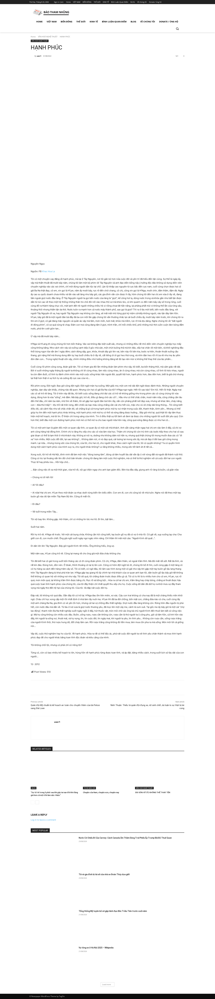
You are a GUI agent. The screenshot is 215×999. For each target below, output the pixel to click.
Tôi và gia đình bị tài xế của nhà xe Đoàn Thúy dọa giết (104, 874)
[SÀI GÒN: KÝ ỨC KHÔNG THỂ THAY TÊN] (159, 772)
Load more (106, 984)
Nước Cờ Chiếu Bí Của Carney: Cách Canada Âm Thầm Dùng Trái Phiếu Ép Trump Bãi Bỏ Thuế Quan (125, 838)
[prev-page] (32, 802)
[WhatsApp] (71, 64)
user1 (39, 56)
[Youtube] (184, 2)
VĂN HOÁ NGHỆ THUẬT (47, 36)
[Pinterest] (65, 64)
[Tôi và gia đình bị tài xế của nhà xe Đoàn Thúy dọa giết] (54, 889)
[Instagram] (171, 2)
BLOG (34, 788)
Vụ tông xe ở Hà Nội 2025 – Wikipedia (96, 947)
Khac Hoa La (48, 271)
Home (33, 36)
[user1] (33, 56)
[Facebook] (167, 2)
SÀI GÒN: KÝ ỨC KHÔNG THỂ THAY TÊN (152, 792)
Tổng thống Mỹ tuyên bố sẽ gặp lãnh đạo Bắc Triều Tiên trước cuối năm (113, 911)
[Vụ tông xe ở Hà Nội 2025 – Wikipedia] (54, 962)
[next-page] (37, 802)
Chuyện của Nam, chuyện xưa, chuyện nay (101, 792)
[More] (78, 64)
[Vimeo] (180, 2)
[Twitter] (176, 2)
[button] (177, 28)
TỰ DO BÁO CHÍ (89, 788)
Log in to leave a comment (43, 820)
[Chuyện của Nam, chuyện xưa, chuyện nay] (107, 772)
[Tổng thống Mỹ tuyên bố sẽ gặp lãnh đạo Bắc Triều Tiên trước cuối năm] (54, 926)
